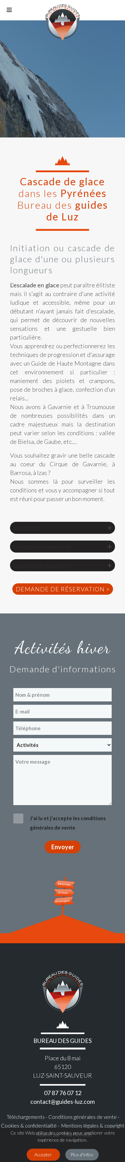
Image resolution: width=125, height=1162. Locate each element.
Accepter (43, 1154)
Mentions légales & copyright (92, 1126)
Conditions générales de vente (82, 1117)
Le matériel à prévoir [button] (42, 547)
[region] (62, 78)
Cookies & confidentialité (29, 1126)
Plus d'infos (81, 1154)
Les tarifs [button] (26, 528)
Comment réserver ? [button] (42, 565)
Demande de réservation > (63, 589)
